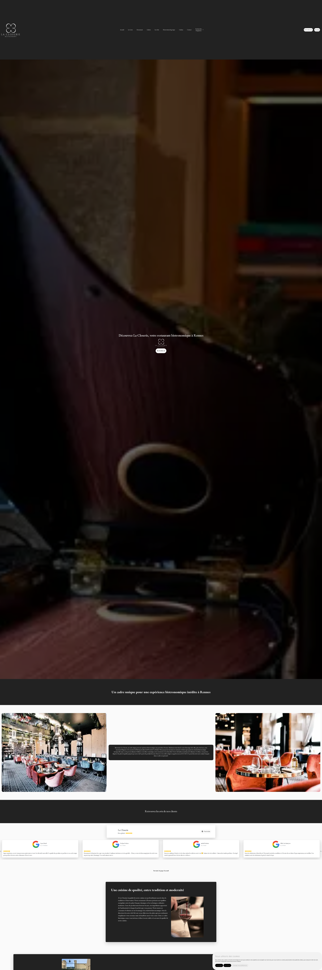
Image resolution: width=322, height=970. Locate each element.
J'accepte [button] (219, 965)
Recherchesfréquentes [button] (199, 29)
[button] (203, 30)
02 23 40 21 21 (308, 30)
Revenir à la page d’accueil (161, 871)
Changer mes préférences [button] (240, 965)
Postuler (317, 30)
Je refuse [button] (227, 965)
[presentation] (0, 851)
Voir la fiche (207, 831)
